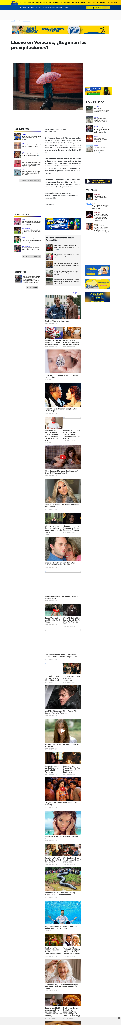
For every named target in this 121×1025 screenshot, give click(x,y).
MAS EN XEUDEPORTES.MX (32, 256)
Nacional (56, 2)
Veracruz (31, 2)
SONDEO (20, 272)
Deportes (75, 2)
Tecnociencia (112, 2)
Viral (47, 7)
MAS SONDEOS (33, 287)
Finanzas (31, 7)
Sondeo (65, 7)
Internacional (66, 2)
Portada (23, 2)
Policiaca (84, 2)
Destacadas (40, 7)
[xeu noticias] (14, 3)
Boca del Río (40, 2)
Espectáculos (93, 2)
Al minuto (23, 7)
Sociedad (103, 2)
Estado (48, 2)
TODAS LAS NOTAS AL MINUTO (31, 180)
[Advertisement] (27, 197)
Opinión (59, 7)
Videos (52, 7)
